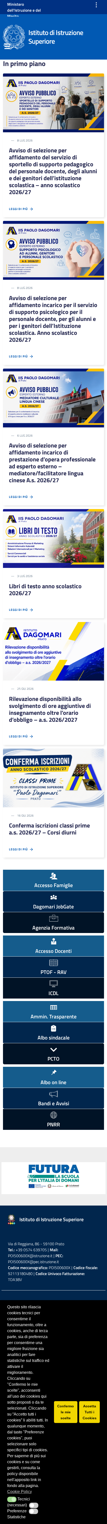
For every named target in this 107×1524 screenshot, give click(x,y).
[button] (11, 1499)
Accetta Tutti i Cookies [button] (90, 1412)
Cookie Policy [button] (19, 1491)
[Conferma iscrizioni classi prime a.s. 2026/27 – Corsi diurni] (53, 777)
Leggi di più (19, 209)
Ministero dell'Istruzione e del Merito (24, 10)
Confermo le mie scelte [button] (65, 1412)
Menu (7, 47)
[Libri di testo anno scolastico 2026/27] (53, 538)
